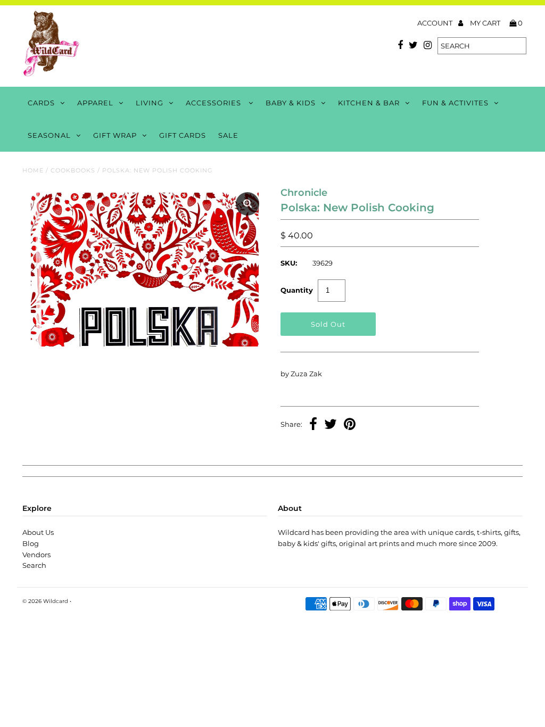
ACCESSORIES (214, 102)
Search (34, 565)
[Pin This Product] (350, 425)
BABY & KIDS (291, 102)
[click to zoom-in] (247, 204)
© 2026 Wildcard (45, 601)
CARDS (41, 102)
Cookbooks (73, 170)
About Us (38, 532)
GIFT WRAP (115, 135)
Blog (30, 543)
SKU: (288, 263)
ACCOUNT (435, 23)
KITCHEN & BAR (369, 102)
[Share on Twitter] (330, 425)
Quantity (296, 290)
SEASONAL (49, 135)
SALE (228, 135)
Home (33, 170)
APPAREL (95, 102)
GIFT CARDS (182, 135)
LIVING (149, 102)
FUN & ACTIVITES (455, 102)
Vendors (36, 554)
